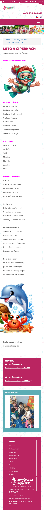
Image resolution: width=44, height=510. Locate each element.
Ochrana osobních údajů (26, 489)
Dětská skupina (13, 471)
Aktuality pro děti (19, 39)
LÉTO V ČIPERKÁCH (15, 42)
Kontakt (11, 474)
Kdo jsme (12, 446)
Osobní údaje (14, 489)
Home (7, 39)
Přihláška (12, 468)
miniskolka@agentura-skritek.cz (22, 499)
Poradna (11, 465)
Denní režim (12, 452)
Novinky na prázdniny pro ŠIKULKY (17, 381)
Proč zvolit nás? (14, 449)
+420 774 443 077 (32, 13)
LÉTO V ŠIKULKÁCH (13, 378)
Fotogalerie (13, 458)
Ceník (11, 462)
